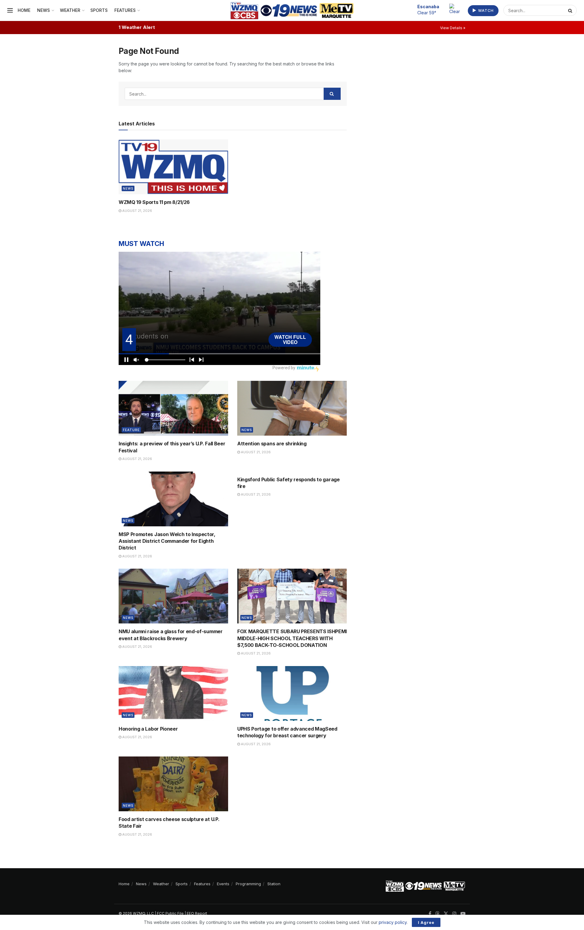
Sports (99, 10)
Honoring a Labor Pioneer (148, 729)
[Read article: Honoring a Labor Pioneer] (173, 693)
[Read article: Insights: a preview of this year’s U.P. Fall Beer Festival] (173, 408)
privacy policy (393, 922)
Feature (131, 430)
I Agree (426, 922)
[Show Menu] (10, 10)
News (43, 10)
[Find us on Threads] (437, 914)
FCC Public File (170, 913)
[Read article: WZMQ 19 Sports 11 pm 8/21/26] (173, 166)
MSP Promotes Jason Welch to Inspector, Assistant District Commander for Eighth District (167, 541)
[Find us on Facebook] (430, 913)
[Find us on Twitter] (445, 913)
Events (223, 883)
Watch (485, 10)
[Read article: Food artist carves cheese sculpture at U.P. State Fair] (173, 783)
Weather (70, 10)
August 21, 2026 (136, 211)
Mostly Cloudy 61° (431, 9)
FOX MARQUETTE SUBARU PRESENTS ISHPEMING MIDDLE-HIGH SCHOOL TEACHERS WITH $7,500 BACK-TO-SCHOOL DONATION (295, 638)
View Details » (452, 28)
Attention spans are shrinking (272, 443)
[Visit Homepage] (292, 10)
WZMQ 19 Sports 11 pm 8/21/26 (154, 202)
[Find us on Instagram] (454, 913)
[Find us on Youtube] (463, 913)
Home (24, 10)
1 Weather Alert (137, 27)
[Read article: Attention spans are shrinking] (292, 408)
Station (273, 883)
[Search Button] (571, 10)
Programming (248, 883)
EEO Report (197, 913)
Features (125, 10)
